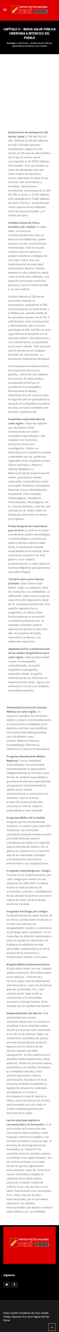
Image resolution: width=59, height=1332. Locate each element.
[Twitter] (6, 1285)
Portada (11, 43)
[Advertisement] (29, 85)
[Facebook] (14, 1285)
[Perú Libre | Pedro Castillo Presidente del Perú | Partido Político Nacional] (29, 10)
